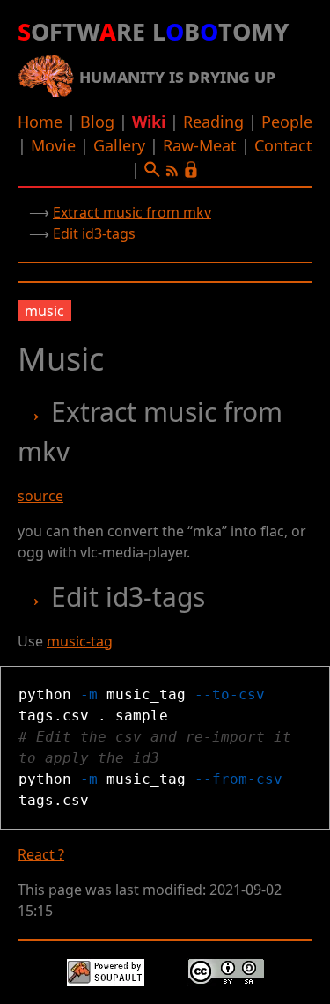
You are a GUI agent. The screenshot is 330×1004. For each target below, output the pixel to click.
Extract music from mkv (132, 212)
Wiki (148, 121)
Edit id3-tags (94, 233)
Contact (283, 145)
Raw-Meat (200, 145)
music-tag (80, 641)
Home (40, 121)
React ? (41, 854)
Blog (97, 121)
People (286, 121)
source (40, 496)
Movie (53, 145)
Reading (213, 121)
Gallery (119, 145)
